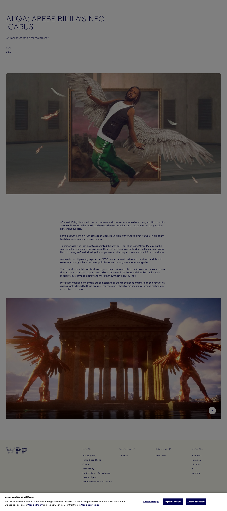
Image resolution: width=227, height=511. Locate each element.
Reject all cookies (173, 501)
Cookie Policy (35, 505)
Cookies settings (90, 505)
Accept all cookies (196, 501)
